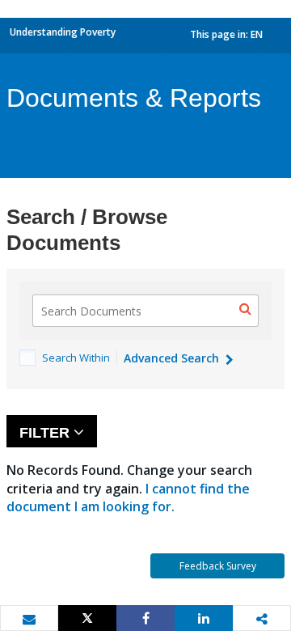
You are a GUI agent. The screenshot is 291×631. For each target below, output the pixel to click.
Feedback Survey (217, 566)
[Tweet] (87, 618)
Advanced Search (173, 358)
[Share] (145, 618)
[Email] (29, 618)
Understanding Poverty (63, 32)
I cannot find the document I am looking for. (128, 497)
